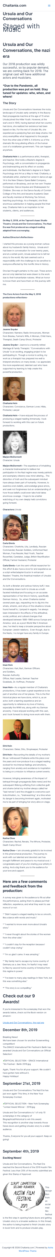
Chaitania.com (14, 5)
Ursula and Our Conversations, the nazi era (23, 1022)
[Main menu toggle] (49, 6)
